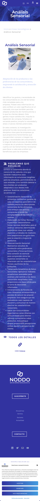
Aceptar (20, 483)
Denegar (19, 488)
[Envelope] (22, 448)
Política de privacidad (17, 498)
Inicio (6, 29)
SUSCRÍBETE (20, 396)
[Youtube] (27, 448)
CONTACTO (19, 434)
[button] (37, 465)
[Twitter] (17, 448)
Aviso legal (26, 498)
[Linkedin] (12, 448)
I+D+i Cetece (20, 351)
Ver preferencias (20, 493)
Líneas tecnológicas (20, 29)
